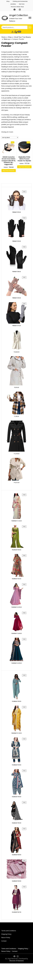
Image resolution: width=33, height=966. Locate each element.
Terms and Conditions (8, 931)
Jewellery (13, 4)
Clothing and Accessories (20, 1)
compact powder (10, 86)
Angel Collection (18, 15)
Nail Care (21, 4)
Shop (8, 1)
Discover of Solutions (16, 961)
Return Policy (5, 937)
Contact (3, 941)
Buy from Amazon (8, 170)
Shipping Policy (6, 934)
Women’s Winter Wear (17, 7)
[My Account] (12, 32)
